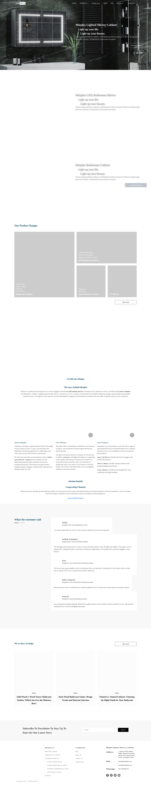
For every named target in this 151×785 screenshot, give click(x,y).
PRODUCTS (83, 3)
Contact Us (131, 3)
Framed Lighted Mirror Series (57, 765)
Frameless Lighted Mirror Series (58, 768)
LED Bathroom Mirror (52, 758)
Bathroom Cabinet (51, 751)
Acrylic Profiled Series (54, 761)
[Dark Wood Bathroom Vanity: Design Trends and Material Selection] (75, 670)
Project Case (96, 3)
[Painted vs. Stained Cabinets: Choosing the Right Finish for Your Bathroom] (117, 670)
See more (125, 302)
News (105, 3)
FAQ (112, 3)
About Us (120, 3)
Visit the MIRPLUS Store (76, 498)
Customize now (136, 45)
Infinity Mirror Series (54, 772)
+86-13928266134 (123, 769)
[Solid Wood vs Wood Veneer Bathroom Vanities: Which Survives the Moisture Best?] (34, 670)
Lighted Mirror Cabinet (52, 755)
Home (74, 3)
